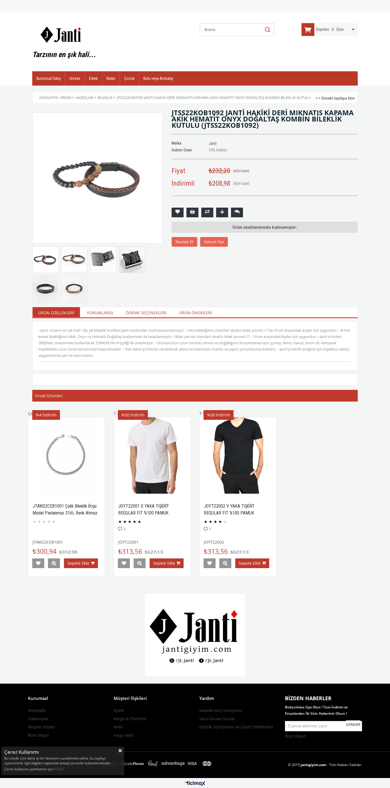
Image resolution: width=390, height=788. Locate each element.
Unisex (74, 78)
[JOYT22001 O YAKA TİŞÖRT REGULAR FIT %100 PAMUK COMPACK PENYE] (152, 455)
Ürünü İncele (54, 563)
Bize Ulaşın (38, 735)
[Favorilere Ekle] (178, 212)
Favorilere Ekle (38, 563)
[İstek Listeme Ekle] (192, 212)
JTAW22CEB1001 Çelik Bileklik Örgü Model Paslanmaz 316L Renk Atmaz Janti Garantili (65, 512)
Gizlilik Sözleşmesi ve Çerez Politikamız (236, 727)
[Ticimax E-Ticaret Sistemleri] (195, 784)
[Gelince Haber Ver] (237, 212)
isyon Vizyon (43, 727)
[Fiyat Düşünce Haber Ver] (222, 212)
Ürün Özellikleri (56, 312)
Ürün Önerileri (195, 312)
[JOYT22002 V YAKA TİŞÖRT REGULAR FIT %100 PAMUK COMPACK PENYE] (238, 455)
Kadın (110, 78)
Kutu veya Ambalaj (158, 78)
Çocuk (129, 78)
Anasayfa (36, 710)
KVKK (59, 768)
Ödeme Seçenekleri (146, 312)
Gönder (353, 724)
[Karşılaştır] (207, 212)
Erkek (93, 78)
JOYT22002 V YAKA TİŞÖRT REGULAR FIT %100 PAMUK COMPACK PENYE (229, 512)
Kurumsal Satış (49, 78)
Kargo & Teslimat (130, 718)
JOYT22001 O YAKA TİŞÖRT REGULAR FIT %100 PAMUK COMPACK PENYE (143, 512)
